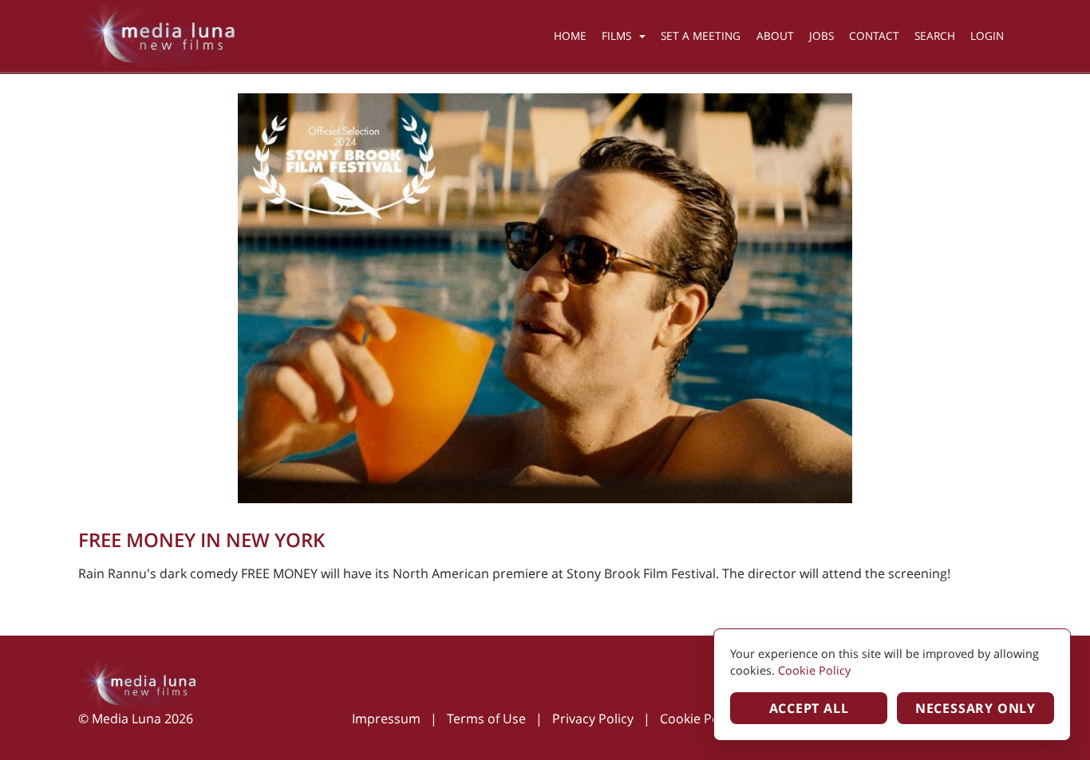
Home (570, 35)
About (775, 35)
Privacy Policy (593, 718)
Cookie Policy (699, 718)
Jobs (821, 35)
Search (934, 35)
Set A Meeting (700, 35)
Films (616, 35)
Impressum (386, 718)
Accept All (809, 708)
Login (987, 35)
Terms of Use (486, 718)
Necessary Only (975, 708)
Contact (874, 35)
